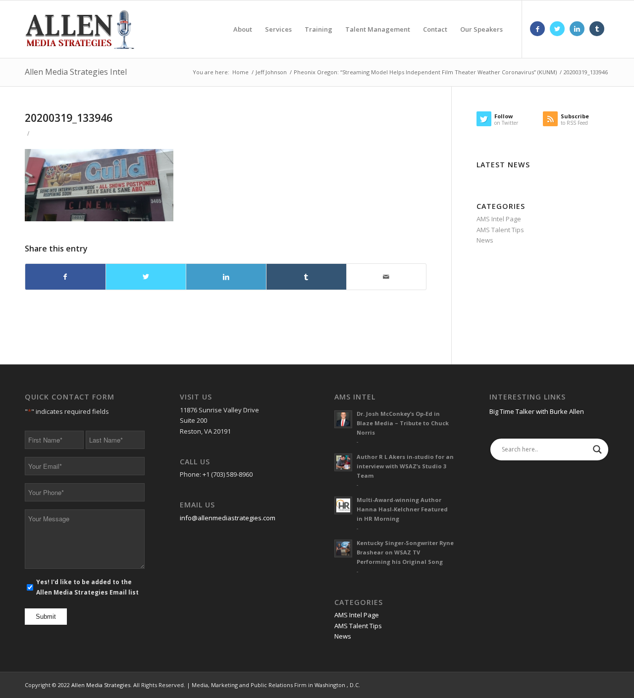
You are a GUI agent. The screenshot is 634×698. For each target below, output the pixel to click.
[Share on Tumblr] (306, 277)
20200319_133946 (68, 118)
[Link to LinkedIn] (577, 28)
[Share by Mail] (386, 277)
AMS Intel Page (498, 218)
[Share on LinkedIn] (226, 277)
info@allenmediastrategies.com (227, 517)
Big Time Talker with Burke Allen (536, 411)
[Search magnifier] (597, 449)
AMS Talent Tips (500, 229)
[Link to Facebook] (537, 28)
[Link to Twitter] (557, 28)
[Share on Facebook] (65, 277)
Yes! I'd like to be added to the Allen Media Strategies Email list (87, 587)
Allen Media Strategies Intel (76, 71)
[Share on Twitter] (146, 277)
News (484, 240)
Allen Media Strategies (100, 685)
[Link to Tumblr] (596, 28)
